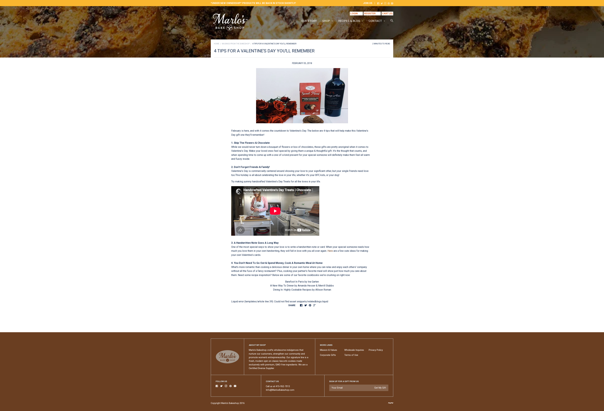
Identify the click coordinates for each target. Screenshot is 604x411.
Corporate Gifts (328, 355)
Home (216, 44)
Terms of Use (351, 355)
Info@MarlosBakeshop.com (280, 390)
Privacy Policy (376, 350)
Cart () (387, 13)
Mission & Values (328, 350)
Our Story (309, 20)
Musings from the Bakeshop (236, 44)
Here (330, 250)
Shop (326, 20)
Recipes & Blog (349, 20)
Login (354, 13)
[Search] (391, 22)
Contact (376, 20)
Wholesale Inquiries (354, 350)
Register (370, 13)
